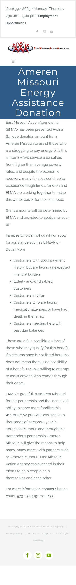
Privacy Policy (14, 533)
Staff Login (63, 533)
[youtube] (51, 31)
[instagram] (44, 31)
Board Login (38, 540)
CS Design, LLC (45, 533)
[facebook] (37, 31)
